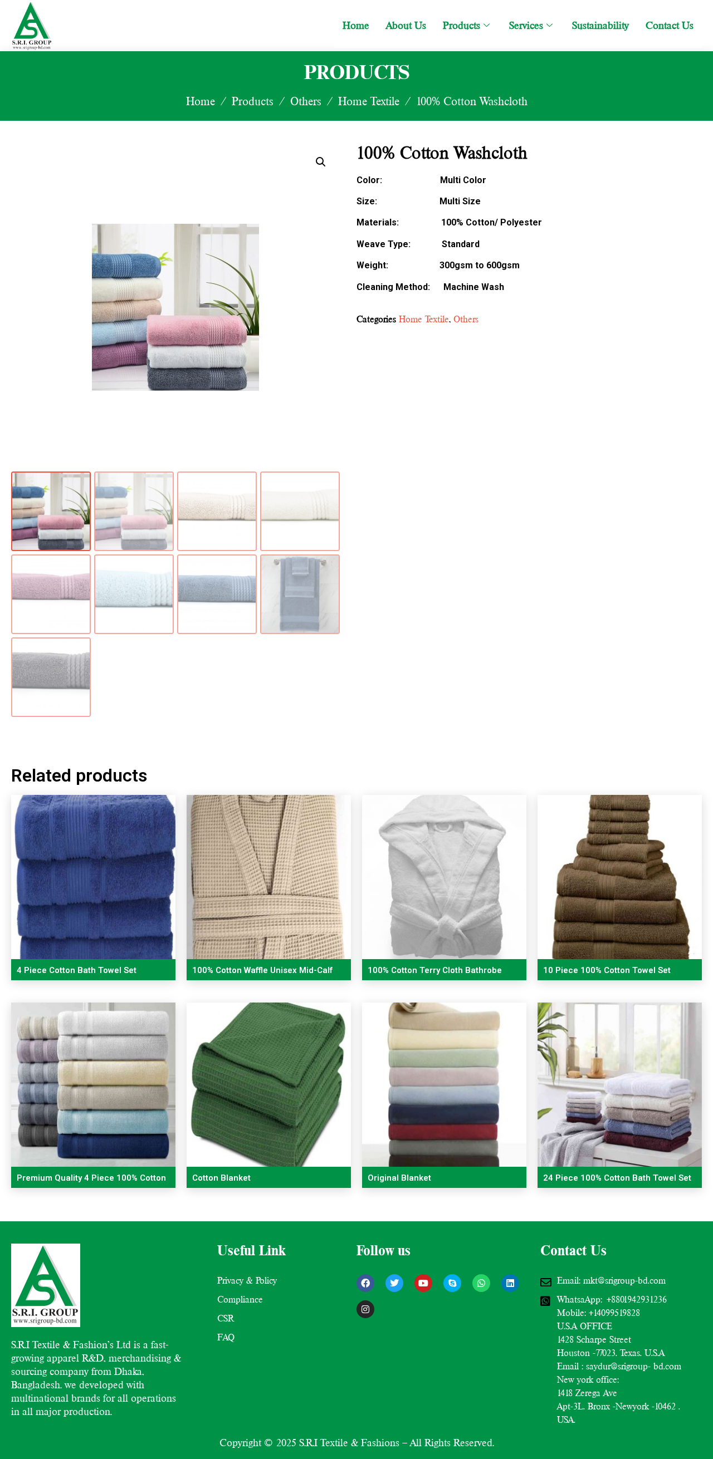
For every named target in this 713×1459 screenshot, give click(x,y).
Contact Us (670, 25)
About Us (406, 25)
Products (461, 25)
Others (305, 101)
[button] (321, 162)
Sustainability (600, 25)
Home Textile (368, 101)
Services (526, 25)
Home (356, 25)
